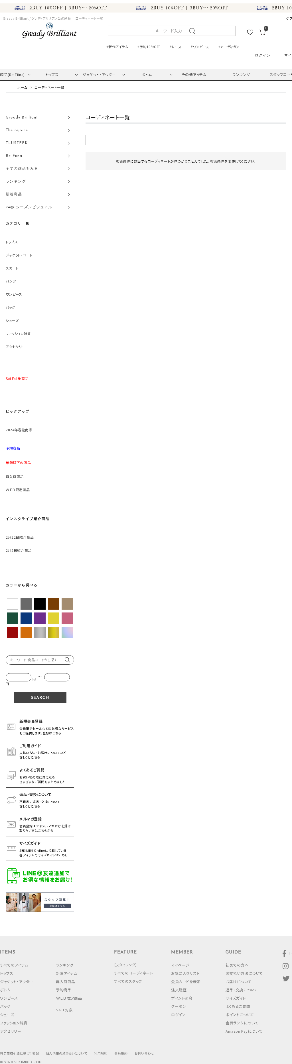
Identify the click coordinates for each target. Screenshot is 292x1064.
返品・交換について (242, 989)
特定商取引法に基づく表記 (19, 1053)
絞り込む (186, 140)
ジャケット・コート (19, 254)
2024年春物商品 (19, 429)
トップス (51, 74)
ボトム (146, 74)
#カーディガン (229, 46)
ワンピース (14, 294)
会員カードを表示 (186, 981)
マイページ (180, 965)
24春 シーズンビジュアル (29, 207)
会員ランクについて (242, 1023)
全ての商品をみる (22, 169)
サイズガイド (236, 998)
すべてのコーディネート (133, 973)
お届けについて (239, 981)
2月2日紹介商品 (19, 550)
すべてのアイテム (14, 965)
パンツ (11, 281)
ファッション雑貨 (18, 333)
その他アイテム (193, 74)
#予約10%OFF (148, 46)
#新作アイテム (117, 46)
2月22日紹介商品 (20, 537)
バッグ (10, 307)
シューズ (12, 320)
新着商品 (14, 194)
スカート (12, 268)
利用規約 (100, 1053)
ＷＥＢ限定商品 (18, 489)
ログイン (263, 55)
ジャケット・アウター (99, 74)
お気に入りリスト (185, 973)
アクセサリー (16, 346)
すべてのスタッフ (128, 981)
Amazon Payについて (244, 1031)
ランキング (241, 74)
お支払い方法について (244, 973)
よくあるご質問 (238, 1006)
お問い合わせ (144, 1053)
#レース (175, 46)
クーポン (178, 1006)
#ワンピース (200, 46)
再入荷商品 (15, 476)
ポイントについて (240, 1014)
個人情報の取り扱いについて (66, 1053)
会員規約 (120, 1053)
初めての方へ (237, 965)
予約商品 (63, 989)
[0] (262, 33)
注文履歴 (178, 989)
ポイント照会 (182, 998)
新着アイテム (66, 973)
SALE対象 (64, 1009)
